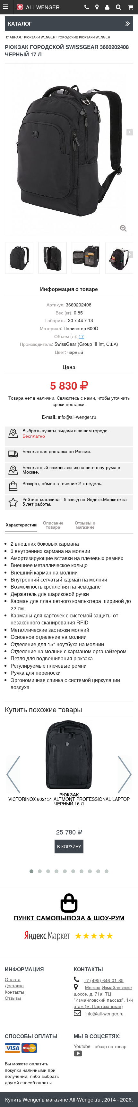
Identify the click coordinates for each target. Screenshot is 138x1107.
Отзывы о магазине (85, 525)
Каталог (20, 23)
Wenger (31, 1099)
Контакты (14, 992)
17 (81, 336)
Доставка (14, 985)
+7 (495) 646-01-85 (104, 980)
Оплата (13, 979)
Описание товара (53, 525)
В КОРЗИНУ (69, 846)
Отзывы (13, 998)
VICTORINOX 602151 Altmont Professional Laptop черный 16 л (69, 799)
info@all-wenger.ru (104, 1013)
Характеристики (21, 525)
